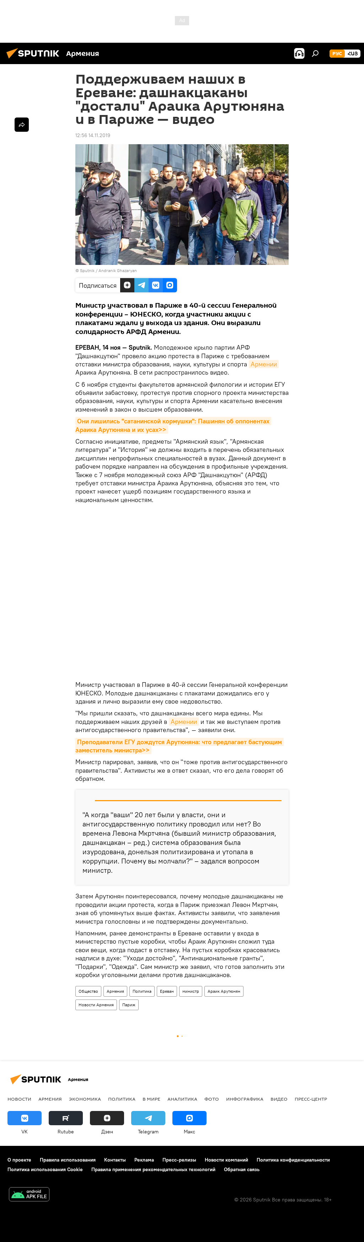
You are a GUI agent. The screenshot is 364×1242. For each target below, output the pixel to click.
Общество (88, 991)
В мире (151, 1099)
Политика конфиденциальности (293, 1160)
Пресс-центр (311, 1099)
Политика (142, 991)
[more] (22, 125)
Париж (128, 1004)
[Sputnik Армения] (35, 59)
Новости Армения (96, 1004)
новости (19, 1099)
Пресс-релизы (179, 1160)
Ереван (167, 991)
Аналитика (182, 1099)
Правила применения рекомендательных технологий (153, 1169)
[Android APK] (29, 1195)
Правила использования (68, 1160)
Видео (279, 1099)
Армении (264, 364)
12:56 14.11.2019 (92, 135)
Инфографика (244, 1099)
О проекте (19, 1160)
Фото (211, 1099)
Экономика (85, 1099)
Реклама (144, 1160)
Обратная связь (241, 1169)
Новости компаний (226, 1160)
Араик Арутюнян (224, 991)
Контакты (115, 1160)
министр (190, 991)
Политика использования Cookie (45, 1169)
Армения (115, 991)
